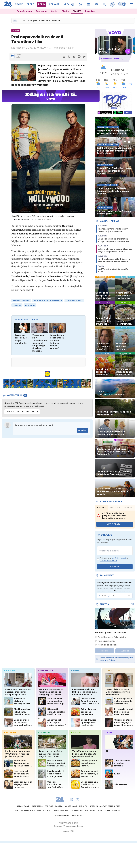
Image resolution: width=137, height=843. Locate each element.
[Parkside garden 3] (12, 383)
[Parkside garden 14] (78, 383)
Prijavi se (82, 430)
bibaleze (11, 670)
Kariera (58, 806)
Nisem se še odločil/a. (108, 644)
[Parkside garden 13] (72, 383)
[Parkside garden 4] (18, 383)
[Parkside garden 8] (42, 383)
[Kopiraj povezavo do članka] (84, 57)
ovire (128, 508)
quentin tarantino (21, 301)
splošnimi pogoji (118, 558)
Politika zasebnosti (25, 811)
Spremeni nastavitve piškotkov (105, 806)
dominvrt (45, 732)
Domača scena (24, 11)
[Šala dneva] (128, 595)
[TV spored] (89, 4)
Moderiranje (71, 806)
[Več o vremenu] (130, 83)
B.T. (18, 57)
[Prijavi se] (112, 4)
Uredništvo (37, 806)
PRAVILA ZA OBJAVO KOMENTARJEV (22, 412)
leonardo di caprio (74, 301)
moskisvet (12, 732)
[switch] (122, 4)
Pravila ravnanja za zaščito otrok (71, 811)
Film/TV (77, 11)
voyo (109, 732)
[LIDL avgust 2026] (47, 374)
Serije (54, 11)
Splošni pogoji (44, 811)
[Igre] (81, 4)
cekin (109, 670)
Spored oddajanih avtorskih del (106, 811)
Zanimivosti (91, 11)
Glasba (65, 11)
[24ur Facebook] (71, 799)
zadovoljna (46, 670)
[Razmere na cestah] (96, 4)
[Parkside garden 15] (84, 383)
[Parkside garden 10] (54, 383)
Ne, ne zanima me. (106, 641)
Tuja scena (41, 11)
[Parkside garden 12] (66, 383)
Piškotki (83, 806)
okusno (77, 732)
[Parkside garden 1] (90, 383)
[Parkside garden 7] (36, 383)
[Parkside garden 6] (30, 383)
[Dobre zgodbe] (73, 4)
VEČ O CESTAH (114, 524)
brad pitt (16, 305)
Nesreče (101, 508)
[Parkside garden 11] (60, 383)
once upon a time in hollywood (47, 301)
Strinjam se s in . (114, 559)
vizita (76, 670)
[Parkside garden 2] (6, 383)
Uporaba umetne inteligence (68, 815)
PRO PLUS (49, 806)
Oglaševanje (23, 806)
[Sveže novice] (15, 20)
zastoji (115, 508)
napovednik (30, 305)
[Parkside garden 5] (24, 383)
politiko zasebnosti (108, 560)
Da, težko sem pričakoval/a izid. (112, 637)
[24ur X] (78, 799)
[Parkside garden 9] (48, 383)
